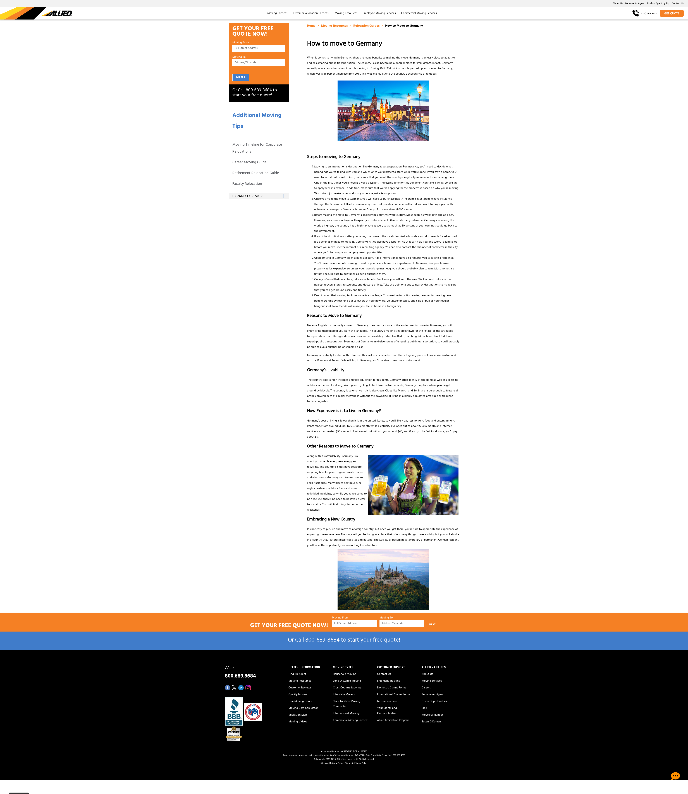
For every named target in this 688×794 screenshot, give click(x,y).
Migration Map (297, 715)
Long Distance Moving (347, 681)
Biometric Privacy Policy (356, 763)
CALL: (240, 673)
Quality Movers (297, 694)
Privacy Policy (336, 763)
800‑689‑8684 (259, 90)
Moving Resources (346, 13)
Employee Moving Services (379, 13)
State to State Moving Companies (346, 704)
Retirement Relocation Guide (255, 173)
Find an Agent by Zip (658, 4)
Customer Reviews (299, 688)
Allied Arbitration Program (393, 720)
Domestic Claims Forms (391, 688)
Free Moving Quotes (301, 701)
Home (311, 26)
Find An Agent (297, 674)
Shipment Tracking (388, 681)
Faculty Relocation (247, 184)
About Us (618, 4)
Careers (426, 688)
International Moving (346, 713)
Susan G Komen (431, 722)
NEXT (240, 77)
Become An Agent (635, 4)
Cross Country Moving (347, 688)
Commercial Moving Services (419, 13)
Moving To (239, 57)
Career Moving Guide (249, 162)
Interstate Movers (344, 694)
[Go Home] (36, 13)
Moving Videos (297, 722)
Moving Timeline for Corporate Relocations (257, 148)
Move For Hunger (432, 715)
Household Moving (344, 674)
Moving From (240, 43)
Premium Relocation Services (311, 13)
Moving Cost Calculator (303, 708)
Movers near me (387, 701)
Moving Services (277, 13)
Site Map (325, 763)
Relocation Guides (367, 26)
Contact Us (678, 4)
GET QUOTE (671, 13)
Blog (424, 708)
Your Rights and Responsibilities (387, 711)
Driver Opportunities (434, 701)
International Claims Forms (393, 694)
